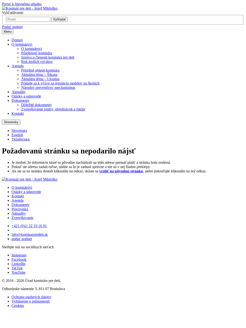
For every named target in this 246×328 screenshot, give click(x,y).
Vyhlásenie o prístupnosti (30, 301)
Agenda (18, 66)
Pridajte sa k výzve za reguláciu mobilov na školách (60, 83)
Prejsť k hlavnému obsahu (22, 4)
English (17, 135)
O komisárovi (22, 44)
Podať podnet (12, 27)
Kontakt (18, 113)
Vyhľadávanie (12, 13)
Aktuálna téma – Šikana (39, 75)
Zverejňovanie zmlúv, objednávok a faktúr (53, 109)
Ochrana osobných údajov (31, 297)
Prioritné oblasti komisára (40, 70)
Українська (21, 139)
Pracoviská (20, 209)
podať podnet (22, 239)
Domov (17, 40)
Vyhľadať (59, 19)
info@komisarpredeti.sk (30, 234)
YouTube (18, 272)
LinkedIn (18, 264)
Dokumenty (21, 100)
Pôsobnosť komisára (36, 53)
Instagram (19, 255)
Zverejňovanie (22, 218)
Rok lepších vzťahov (37, 62)
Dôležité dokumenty (36, 105)
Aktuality (19, 92)
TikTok (17, 268)
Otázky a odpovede (26, 96)
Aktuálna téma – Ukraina (40, 79)
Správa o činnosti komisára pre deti (47, 57)
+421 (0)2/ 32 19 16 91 (29, 226)
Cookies (18, 306)
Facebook (19, 259)
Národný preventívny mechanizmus (48, 87)
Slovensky (11, 122)
